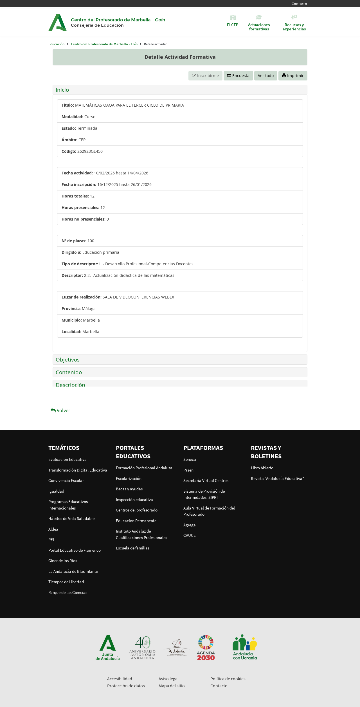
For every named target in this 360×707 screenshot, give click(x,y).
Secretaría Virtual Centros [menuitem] (205, 480)
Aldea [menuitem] (53, 529)
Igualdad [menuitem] (56, 491)
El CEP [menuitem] (232, 24)
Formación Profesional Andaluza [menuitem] (144, 467)
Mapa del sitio (172, 685)
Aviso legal (169, 678)
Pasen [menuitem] (188, 470)
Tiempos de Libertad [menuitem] (66, 581)
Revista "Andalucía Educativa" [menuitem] (277, 478)
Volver (63, 410)
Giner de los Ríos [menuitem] (62, 560)
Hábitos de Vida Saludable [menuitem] (71, 518)
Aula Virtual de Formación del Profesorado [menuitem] (209, 511)
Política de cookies (228, 678)
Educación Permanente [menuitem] (136, 520)
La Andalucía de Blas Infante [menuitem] (73, 571)
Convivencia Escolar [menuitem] (66, 480)
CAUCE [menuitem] (189, 535)
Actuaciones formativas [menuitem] (259, 26)
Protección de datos (126, 685)
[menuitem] (78, 447)
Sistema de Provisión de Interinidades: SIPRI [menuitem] (204, 494)
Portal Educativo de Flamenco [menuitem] (74, 550)
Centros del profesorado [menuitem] (137, 510)
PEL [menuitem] (51, 539)
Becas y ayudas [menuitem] (129, 488)
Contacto (299, 3)
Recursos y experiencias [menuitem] (294, 26)
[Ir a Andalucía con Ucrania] (245, 647)
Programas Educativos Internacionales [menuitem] (68, 505)
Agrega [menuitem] (189, 525)
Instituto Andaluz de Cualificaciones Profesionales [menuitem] (141, 534)
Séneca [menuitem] (189, 459)
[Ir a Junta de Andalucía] (108, 647)
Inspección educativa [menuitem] (134, 499)
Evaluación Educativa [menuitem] (67, 459)
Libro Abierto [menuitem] (262, 467)
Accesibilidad (119, 678)
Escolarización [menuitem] (128, 478)
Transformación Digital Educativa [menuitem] (77, 470)
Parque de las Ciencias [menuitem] (67, 592)
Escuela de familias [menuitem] (132, 548)
